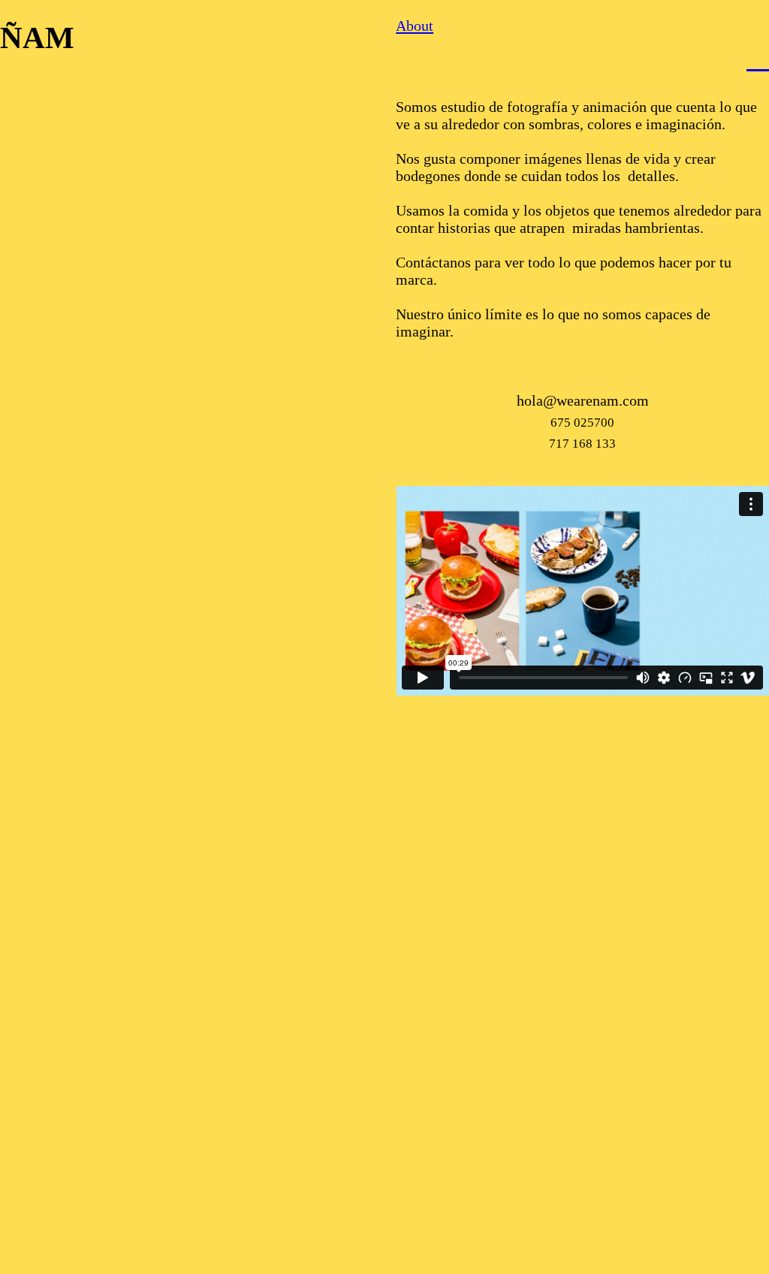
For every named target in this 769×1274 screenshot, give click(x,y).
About (414, 25)
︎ (757, 58)
